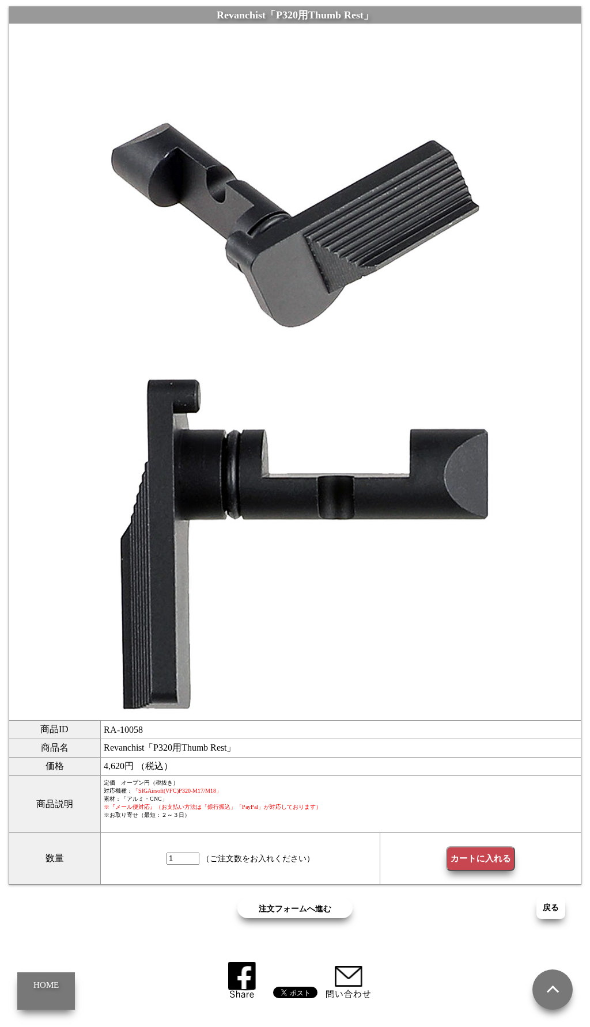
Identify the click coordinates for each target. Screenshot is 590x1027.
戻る (551, 907)
